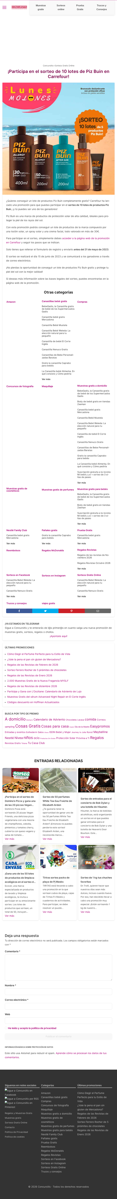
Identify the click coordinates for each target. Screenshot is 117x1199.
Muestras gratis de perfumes (58, 489)
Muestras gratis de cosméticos (16, 489)
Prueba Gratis (80, 7)
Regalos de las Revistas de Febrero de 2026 (32, 664)
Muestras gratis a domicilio (92, 386)
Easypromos (100, 726)
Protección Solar (65, 738)
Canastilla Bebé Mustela (54, 325)
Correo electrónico (16, 999)
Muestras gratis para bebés (92, 489)
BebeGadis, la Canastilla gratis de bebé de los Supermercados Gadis (58, 309)
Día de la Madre (82, 727)
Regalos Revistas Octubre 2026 (93, 563)
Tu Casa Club (36, 743)
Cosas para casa (55, 726)
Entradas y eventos (15, 732)
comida (90, 719)
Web (7, 1014)
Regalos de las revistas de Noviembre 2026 (93, 556)
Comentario (12, 951)
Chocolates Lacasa (75, 720)
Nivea (19, 738)
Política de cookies (15, 1136)
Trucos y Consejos (101, 7)
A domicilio (15, 719)
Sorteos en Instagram (53, 575)
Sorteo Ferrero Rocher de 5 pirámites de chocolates (36, 670)
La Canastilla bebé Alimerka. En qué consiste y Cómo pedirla (58, 372)
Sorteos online (61, 7)
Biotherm (29, 720)
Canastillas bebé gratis (54, 301)
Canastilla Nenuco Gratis (55, 349)
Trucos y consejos (16, 603)
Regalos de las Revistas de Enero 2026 (29, 675)
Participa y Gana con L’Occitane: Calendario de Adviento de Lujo (44, 691)
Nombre (10, 985)
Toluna (24, 743)
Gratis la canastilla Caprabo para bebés (56, 364)
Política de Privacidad (16, 1132)
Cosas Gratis (28, 726)
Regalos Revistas (86, 550)
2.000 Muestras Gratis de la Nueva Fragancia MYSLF (37, 680)
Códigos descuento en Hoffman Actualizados (33, 702)
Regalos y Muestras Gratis (18, 1113)
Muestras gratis (41, 7)
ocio (37, 738)
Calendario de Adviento (49, 719)
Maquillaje (47, 386)
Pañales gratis (49, 530)
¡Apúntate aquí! (58, 636)
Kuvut (90, 732)
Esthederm (31, 732)
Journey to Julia (78, 732)
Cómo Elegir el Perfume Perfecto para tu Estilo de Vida (38, 654)
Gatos (41, 732)
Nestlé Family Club (16, 530)
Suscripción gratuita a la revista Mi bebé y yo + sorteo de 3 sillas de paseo (94, 475)
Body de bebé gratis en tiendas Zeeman (93, 402)
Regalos (97, 737)
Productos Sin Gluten (48, 738)
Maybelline (100, 732)
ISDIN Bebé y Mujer (60, 732)
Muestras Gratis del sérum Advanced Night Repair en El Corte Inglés (46, 696)
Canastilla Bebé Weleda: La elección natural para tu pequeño (56, 333)
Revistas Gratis (13, 743)
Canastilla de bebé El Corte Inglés (56, 342)
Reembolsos (13, 550)
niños (28, 737)
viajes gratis (48, 603)
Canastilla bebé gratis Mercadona (53, 318)
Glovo (46, 732)
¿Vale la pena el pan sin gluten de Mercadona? (34, 659)
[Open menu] (4, 7)
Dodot (71, 727)
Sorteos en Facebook (18, 575)
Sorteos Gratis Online (64, 65)
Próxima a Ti (82, 738)
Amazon (11, 302)
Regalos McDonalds (53, 550)
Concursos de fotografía (19, 386)
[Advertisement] (58, 36)
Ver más (46, 379)
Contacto (10, 1127)
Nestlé (9, 738)
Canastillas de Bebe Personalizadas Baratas (58, 356)
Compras (82, 302)
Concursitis (48, 65)
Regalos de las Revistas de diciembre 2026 (32, 686)
